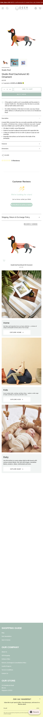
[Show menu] (2, 8)
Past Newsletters (6, 636)
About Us (4, 652)
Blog (3, 633)
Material (4, 144)
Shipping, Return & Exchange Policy (16, 217)
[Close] (40, 699)
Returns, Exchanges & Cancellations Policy (14, 663)
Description (5, 118)
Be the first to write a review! (21, 205)
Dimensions (5, 148)
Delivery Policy (6, 659)
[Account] (35, 8)
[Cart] (40, 8)
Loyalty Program (6, 666)
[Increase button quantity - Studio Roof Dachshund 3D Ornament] (10, 89)
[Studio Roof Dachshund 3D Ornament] (21, 245)
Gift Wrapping (6, 655)
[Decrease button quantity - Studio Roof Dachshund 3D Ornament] (4, 89)
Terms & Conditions (7, 670)
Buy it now (21, 94)
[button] (7, 8)
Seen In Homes (6, 640)
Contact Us (5, 673)
